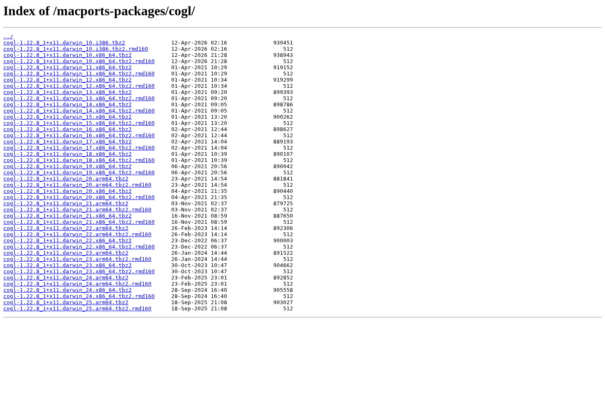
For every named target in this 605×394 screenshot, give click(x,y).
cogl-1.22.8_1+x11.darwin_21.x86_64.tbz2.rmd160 (79, 222)
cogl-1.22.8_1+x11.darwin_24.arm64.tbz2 (65, 277)
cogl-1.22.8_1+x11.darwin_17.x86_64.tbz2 (67, 141)
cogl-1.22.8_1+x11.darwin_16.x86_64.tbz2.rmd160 (79, 135)
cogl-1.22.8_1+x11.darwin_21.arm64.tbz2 (65, 203)
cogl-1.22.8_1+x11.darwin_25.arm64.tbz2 (65, 302)
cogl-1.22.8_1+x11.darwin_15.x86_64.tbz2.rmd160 (79, 123)
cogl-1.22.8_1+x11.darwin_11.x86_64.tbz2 (67, 67)
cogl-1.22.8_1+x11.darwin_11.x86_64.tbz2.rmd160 (79, 73)
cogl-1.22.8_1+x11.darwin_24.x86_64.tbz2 (67, 290)
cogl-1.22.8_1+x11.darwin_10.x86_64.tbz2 (67, 55)
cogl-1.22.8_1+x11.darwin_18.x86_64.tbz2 (67, 154)
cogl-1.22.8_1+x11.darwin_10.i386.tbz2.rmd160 (75, 49)
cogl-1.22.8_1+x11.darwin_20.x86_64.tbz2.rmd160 (79, 197)
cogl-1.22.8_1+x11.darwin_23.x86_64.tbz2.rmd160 (79, 271)
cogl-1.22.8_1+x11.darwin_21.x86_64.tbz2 (67, 216)
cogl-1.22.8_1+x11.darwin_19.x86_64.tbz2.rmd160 (79, 172)
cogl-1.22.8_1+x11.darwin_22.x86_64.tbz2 (67, 240)
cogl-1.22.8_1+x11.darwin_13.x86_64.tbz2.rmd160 (79, 98)
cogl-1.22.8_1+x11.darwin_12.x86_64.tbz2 (67, 80)
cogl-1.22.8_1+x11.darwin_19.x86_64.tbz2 (67, 166)
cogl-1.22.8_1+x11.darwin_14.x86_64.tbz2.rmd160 (79, 111)
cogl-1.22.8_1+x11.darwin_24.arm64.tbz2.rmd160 (77, 284)
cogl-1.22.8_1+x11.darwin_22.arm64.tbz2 (65, 228)
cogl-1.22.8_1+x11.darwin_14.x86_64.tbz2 (67, 104)
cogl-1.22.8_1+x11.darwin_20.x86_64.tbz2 (67, 191)
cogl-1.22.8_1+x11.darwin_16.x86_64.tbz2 (67, 129)
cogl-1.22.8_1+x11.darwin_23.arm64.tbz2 (65, 253)
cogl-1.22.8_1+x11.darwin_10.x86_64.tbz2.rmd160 (79, 61)
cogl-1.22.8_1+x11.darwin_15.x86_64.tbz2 (67, 117)
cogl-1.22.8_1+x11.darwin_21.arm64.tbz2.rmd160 (77, 209)
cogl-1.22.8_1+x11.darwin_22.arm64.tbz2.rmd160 (77, 234)
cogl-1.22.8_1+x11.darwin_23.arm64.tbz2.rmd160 (77, 259)
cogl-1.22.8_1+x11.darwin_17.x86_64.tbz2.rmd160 (79, 148)
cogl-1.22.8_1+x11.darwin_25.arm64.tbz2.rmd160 (77, 308)
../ (8, 36)
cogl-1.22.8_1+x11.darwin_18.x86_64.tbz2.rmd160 (79, 160)
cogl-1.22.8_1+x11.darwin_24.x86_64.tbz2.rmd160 (79, 296)
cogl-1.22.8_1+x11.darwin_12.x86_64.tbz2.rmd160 (79, 86)
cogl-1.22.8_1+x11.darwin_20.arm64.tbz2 (65, 179)
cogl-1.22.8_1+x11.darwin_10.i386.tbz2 (64, 43)
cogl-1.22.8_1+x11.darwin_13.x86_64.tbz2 (67, 92)
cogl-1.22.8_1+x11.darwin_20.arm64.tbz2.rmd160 (77, 185)
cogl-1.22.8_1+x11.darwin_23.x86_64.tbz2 (67, 265)
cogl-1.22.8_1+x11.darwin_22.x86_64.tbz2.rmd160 (79, 247)
